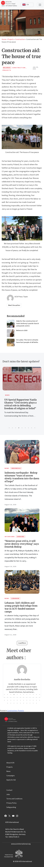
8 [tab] (32, 428)
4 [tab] (19, 428)
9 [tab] (35, 428)
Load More (22, 643)
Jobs (8, 794)
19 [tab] (24, 697)
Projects (11, 39)
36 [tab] (40, 700)
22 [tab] (33, 697)
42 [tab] (24, 703)
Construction (20, 39)
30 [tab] (20, 700)
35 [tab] (36, 700)
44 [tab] (30, 703)
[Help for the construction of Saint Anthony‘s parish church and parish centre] (11, 324)
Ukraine (20, 537)
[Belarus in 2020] (11, 333)
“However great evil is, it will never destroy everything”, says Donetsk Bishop (22, 544)
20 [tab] (27, 697)
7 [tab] (28, 428)
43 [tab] (27, 703)
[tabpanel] (22, 394)
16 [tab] (14, 697)
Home (4, 39)
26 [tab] (8, 700)
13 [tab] (4, 697)
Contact (9, 790)
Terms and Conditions (14, 799)
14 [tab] (8, 697)
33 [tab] (30, 700)
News (7, 395)
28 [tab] (14, 700)
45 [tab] (33, 703)
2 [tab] (12, 428)
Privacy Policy (11, 803)
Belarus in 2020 (21, 330)
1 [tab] (9, 428)
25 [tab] (4, 700)
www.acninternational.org (21, 844)
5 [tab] (22, 428)
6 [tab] (25, 428)
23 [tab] (36, 697)
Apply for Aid (11, 780)
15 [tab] (11, 697)
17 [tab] (17, 697)
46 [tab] (36, 703)
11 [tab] (36, 694)
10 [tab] (33, 694)
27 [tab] (11, 700)
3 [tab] (16, 428)
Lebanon (15, 598)
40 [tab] (17, 703)
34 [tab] (33, 700)
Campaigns (10, 775)
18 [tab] (20, 697)
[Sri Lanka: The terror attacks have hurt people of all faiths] (11, 342)
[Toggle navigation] (40, 5)
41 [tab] (20, 703)
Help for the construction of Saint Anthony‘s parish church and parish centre (27, 323)
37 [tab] (8, 703)
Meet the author (14, 305)
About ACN (10, 763)
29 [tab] (17, 700)
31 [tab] (24, 700)
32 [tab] (27, 700)
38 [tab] (11, 703)
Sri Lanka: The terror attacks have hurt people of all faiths (27, 341)
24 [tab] (40, 697)
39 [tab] (14, 703)
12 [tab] (40, 694)
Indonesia (16, 468)
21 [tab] (30, 697)
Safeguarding (11, 807)
